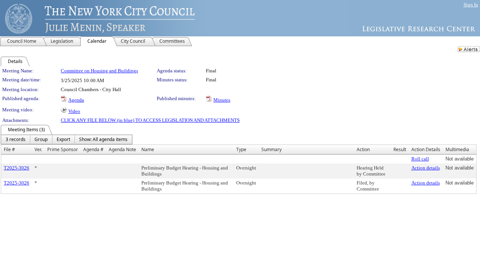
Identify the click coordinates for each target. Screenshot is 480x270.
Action (363, 149)
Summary (271, 149)
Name (147, 149)
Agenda (76, 100)
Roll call (420, 159)
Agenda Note (122, 149)
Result (399, 149)
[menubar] (66, 139)
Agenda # (93, 149)
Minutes (221, 100)
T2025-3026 (16, 168)
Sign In (471, 5)
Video (74, 111)
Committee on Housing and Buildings (99, 71)
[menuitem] (15, 139)
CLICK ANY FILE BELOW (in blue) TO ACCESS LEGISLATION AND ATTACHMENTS (150, 120)
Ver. (38, 149)
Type (241, 149)
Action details (425, 168)
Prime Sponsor (62, 149)
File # (9, 149)
